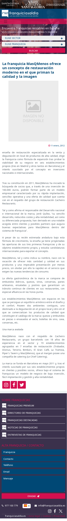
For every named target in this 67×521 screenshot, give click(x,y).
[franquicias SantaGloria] (33, 4)
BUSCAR (33, 50)
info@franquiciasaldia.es (51, 505)
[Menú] (5, 21)
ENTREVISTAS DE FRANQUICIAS (24, 434)
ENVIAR (32, 496)
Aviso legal (34, 515)
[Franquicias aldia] (20, 13)
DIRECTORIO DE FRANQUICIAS (24, 412)
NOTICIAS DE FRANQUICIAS (22, 427)
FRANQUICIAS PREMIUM (20, 405)
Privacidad (59, 515)
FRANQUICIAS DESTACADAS (22, 420)
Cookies (47, 515)
